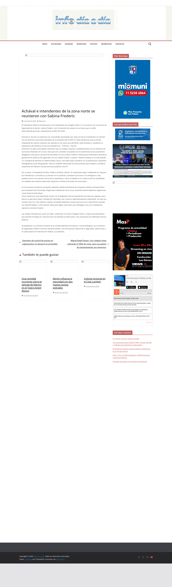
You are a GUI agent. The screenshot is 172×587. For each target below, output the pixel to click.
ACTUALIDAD (56, 44)
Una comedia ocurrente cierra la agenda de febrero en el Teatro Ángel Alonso (32, 284)
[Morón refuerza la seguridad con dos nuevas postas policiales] (64, 262)
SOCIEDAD (69, 44)
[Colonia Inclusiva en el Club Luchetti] (95, 262)
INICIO (44, 44)
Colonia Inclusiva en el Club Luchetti (94, 280)
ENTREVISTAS (106, 44)
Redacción (42, 121)
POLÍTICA (93, 44)
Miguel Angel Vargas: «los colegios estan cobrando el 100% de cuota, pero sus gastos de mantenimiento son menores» (86, 244)
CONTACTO (119, 44)
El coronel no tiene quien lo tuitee (126, 338)
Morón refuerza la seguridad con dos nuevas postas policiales (63, 283)
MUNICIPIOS (81, 44)
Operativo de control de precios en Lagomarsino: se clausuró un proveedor (40, 242)
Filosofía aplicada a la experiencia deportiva (130, 361)
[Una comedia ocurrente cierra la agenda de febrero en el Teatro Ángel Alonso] (33, 262)
